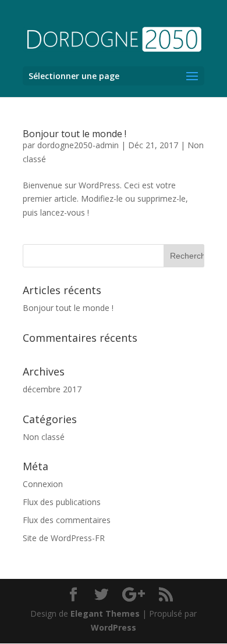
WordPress (113, 627)
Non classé (44, 436)
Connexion (43, 483)
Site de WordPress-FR (64, 537)
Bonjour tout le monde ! (74, 133)
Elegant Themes (105, 613)
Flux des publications (62, 501)
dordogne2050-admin (78, 145)
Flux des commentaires (67, 519)
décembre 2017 (52, 389)
